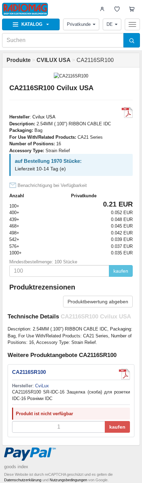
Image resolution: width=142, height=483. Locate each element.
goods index (16, 466)
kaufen (120, 271)
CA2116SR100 (29, 372)
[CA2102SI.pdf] (127, 112)
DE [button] (109, 24)
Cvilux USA (43, 116)
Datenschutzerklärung (22, 480)
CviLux (42, 385)
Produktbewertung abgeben (98, 301)
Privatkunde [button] (79, 24)
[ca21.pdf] (124, 374)
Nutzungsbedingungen (68, 480)
